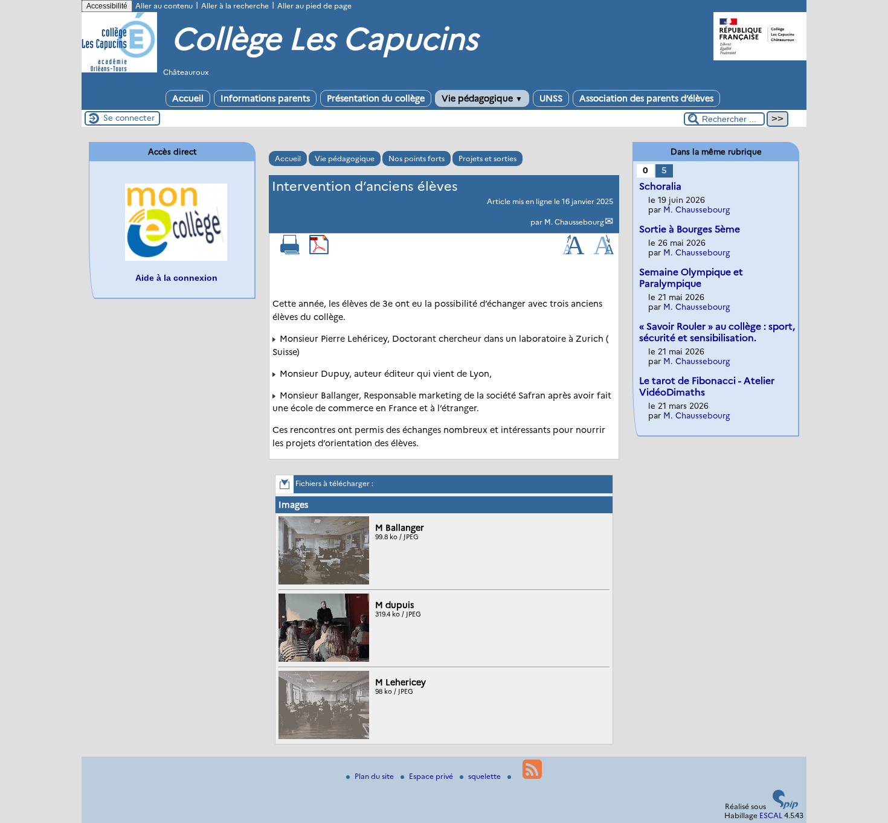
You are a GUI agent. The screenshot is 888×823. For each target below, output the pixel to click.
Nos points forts (416, 158)
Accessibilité (106, 6)
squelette (485, 776)
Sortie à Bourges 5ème (689, 229)
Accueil (188, 98)
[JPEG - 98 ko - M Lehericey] (325, 736)
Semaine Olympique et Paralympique (691, 277)
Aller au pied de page (314, 5)
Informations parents (265, 98)
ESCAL (770, 815)
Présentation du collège (376, 98)
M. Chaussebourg (574, 221)
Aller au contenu (164, 5)
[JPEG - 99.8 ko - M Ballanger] (325, 581)
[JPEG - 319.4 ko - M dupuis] (325, 659)
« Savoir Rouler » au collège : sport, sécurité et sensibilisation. (717, 332)
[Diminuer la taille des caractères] (604, 251)
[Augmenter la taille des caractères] (573, 251)
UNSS (550, 98)
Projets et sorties (487, 158)
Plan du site (375, 776)
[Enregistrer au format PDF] (319, 251)
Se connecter (129, 118)
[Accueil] (119, 69)
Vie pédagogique (482, 98)
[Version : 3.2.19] (785, 806)
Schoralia (660, 186)
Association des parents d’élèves (646, 98)
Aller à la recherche (235, 5)
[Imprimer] (290, 251)
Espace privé (432, 776)
